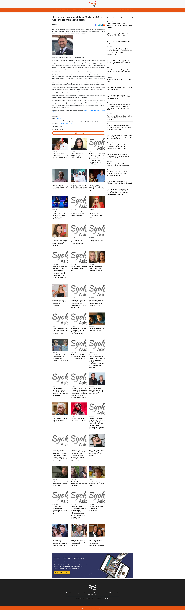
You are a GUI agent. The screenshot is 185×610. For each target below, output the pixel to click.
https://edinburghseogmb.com (64, 123)
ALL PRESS (73, 10)
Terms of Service (80, 598)
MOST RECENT (64, 10)
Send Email (58, 118)
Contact (107, 598)
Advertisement (99, 598)
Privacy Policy (89, 598)
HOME (55, 10)
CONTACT (81, 10)
